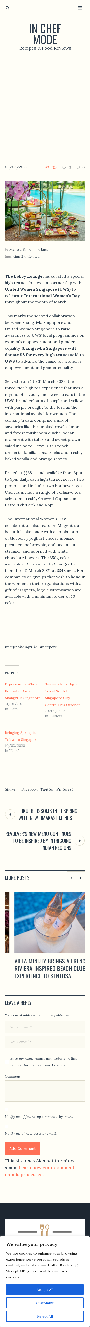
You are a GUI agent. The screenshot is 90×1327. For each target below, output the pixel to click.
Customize (45, 1303)
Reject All (45, 1316)
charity (19, 256)
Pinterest (64, 789)
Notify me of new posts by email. (31, 1133)
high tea (33, 256)
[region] (45, 1281)
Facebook (30, 789)
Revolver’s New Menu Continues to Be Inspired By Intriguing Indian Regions (39, 840)
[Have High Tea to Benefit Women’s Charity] (45, 211)
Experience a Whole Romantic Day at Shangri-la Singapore (23, 691)
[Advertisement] (45, 103)
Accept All (45, 1289)
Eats (44, 249)
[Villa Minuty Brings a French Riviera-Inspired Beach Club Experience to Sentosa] (45, 922)
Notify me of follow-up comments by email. (39, 1116)
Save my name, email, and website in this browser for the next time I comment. (43, 1061)
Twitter (47, 789)
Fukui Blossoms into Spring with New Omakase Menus (48, 814)
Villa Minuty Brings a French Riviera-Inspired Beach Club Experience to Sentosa (42, 968)
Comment (12, 1076)
